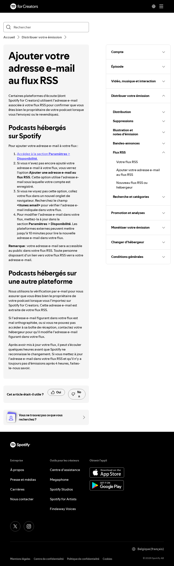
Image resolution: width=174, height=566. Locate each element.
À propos (17, 469)
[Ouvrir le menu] (161, 6)
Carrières (17, 489)
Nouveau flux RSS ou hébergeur (131, 185)
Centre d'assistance (65, 469)
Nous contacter (22, 499)
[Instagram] (29, 526)
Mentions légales (20, 559)
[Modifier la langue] (153, 6)
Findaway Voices (63, 508)
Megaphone (59, 479)
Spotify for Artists (63, 499)
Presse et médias (23, 479)
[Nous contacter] (83, 417)
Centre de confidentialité (49, 559)
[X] (15, 526)
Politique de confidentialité (83, 559)
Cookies (107, 559)
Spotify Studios (61, 489)
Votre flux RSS (127, 161)
